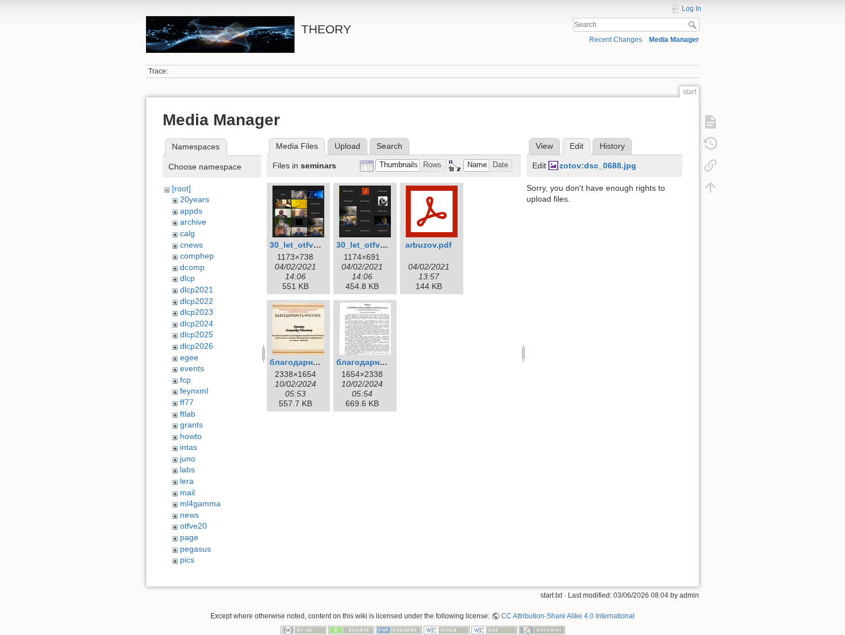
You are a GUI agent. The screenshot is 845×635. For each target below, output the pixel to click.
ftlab (187, 413)
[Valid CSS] (494, 630)
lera (187, 481)
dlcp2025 (196, 334)
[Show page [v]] (710, 122)
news (189, 514)
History (612, 146)
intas (188, 447)
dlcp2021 (196, 289)
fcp (185, 379)
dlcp (187, 278)
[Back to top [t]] (710, 187)
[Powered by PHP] (399, 630)
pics (187, 559)
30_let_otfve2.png (371, 244)
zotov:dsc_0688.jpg (597, 165)
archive (193, 221)
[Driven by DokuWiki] (542, 630)
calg (187, 233)
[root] (181, 188)
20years (194, 199)
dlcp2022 (196, 301)
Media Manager (674, 40)
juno (187, 458)
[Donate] (351, 630)
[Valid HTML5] (447, 630)
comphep (197, 255)
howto (191, 436)
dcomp (192, 267)
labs (187, 469)
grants (191, 424)
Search (693, 25)
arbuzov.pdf (428, 244)
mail (187, 492)
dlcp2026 (196, 346)
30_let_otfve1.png (305, 244)
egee (189, 357)
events (192, 368)
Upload (347, 146)
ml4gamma (200, 503)
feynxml (194, 390)
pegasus (195, 548)
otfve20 (193, 525)
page (189, 537)
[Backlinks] (710, 165)
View (544, 146)
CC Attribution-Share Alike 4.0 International (568, 616)
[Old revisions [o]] (710, 144)
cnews (191, 244)
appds (191, 210)
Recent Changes (615, 40)
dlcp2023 (196, 312)
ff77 (187, 402)
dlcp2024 (196, 323)
